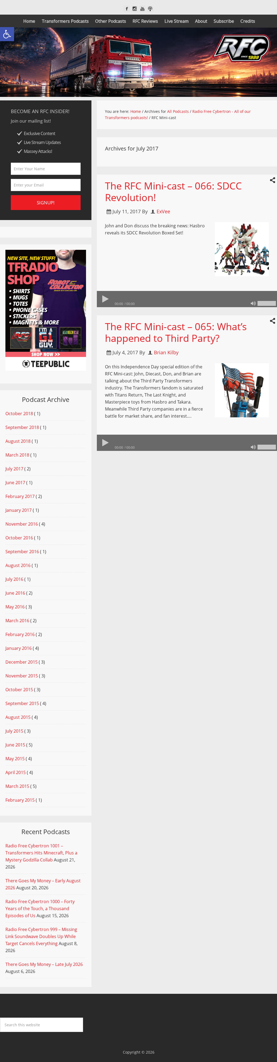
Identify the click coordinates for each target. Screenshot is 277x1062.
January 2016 (18, 648)
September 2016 (22, 552)
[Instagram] (134, 8)
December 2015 (21, 662)
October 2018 (19, 414)
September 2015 (22, 703)
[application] (187, 299)
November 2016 (21, 524)
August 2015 (18, 717)
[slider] (267, 303)
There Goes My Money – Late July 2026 (44, 964)
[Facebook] (126, 8)
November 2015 (21, 676)
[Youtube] (142, 8)
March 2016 (17, 621)
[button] (7, 34)
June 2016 (15, 593)
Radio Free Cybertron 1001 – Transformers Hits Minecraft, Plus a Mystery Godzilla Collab (41, 853)
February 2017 (20, 496)
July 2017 (14, 469)
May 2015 (15, 759)
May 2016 (15, 607)
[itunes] (150, 8)
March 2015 (17, 786)
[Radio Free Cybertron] (138, 62)
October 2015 (19, 690)
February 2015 (20, 800)
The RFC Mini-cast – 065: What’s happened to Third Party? (176, 332)
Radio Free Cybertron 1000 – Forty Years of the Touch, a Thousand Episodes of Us (40, 909)
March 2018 (17, 455)
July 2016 (14, 579)
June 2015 (15, 745)
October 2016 (19, 538)
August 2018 (18, 441)
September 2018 (22, 427)
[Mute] (253, 303)
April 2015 (15, 772)
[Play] (105, 299)
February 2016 (20, 634)
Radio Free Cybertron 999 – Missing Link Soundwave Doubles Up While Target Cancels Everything (41, 936)
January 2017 (18, 510)
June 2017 (15, 483)
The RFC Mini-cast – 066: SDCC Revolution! (173, 191)
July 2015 (14, 731)
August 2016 (18, 565)
